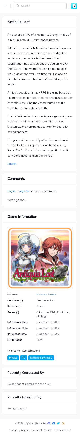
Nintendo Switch (46, 294)
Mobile (13, 357)
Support (24, 430)
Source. (12, 164)
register (24, 191)
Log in (11, 191)
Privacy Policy (63, 430)
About (13, 430)
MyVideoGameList (35, 423)
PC (23, 357)
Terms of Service (42, 430)
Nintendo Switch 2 (41, 357)
